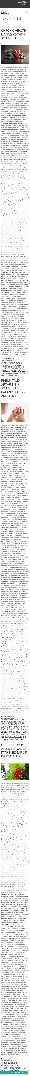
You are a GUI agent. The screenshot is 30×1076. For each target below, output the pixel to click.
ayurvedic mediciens (9, 1064)
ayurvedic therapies (9, 723)
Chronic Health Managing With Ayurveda (13, 34)
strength (13, 738)
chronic (20, 365)
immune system (19, 373)
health (4, 373)
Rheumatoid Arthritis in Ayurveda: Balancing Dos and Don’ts (13, 388)
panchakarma (13, 375)
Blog (12, 360)
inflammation (12, 731)
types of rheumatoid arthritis (13, 739)
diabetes (14, 372)
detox (15, 1065)
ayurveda (9, 362)
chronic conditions (9, 367)
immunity (19, 1070)
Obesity (4, 375)
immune (10, 373)
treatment (21, 738)
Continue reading (18, 354)
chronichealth (16, 370)
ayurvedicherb (7, 1065)
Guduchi (16, 1067)
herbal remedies (21, 729)
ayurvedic (18, 362)
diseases (21, 372)
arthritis (9, 719)
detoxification (7, 1067)
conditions (5, 372)
